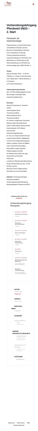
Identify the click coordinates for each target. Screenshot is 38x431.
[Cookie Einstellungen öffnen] (3, 429)
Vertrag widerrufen (18, 425)
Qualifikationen (20, 359)
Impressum (11, 423)
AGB (28, 423)
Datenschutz (21, 423)
